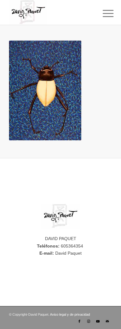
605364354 (72, 245)
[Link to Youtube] (98, 321)
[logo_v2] (50, 12)
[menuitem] (103, 13)
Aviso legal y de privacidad (70, 314)
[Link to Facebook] (79, 321)
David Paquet (68, 253)
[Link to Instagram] (88, 321)
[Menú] (103, 13)
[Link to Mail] (107, 321)
